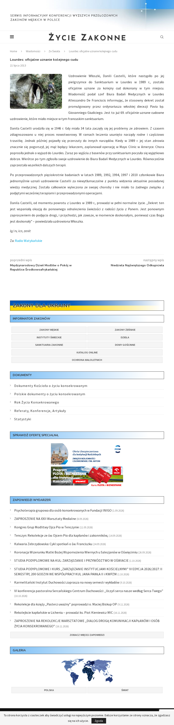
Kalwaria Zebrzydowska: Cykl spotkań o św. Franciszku (53, 544)
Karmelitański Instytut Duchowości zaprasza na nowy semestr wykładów (66, 582)
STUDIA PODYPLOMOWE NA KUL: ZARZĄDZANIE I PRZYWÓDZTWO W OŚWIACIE (71, 560)
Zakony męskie (49, 330)
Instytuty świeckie (49, 337)
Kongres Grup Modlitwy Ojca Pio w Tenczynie (46, 527)
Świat (125, 690)
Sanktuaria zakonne (49, 345)
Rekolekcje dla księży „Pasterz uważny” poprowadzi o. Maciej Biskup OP (65, 604)
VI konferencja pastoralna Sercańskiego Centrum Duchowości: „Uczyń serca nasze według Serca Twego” (88, 591)
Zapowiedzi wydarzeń (32, 500)
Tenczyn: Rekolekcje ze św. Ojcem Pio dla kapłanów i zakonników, (61, 535)
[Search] (162, 37)
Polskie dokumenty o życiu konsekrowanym (49, 394)
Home (13, 51)
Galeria (19, 650)
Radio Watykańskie (28, 240)
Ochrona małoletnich (87, 360)
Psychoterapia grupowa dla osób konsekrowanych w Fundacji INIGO (63, 510)
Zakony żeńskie (125, 330)
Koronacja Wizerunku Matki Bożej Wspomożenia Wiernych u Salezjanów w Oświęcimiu (76, 552)
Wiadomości (33, 51)
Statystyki (22, 419)
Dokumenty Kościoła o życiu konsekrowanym (50, 386)
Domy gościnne (125, 345)
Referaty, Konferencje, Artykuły (40, 411)
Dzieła (125, 337)
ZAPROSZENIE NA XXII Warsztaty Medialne (45, 518)
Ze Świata (54, 51)
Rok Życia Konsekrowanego (36, 402)
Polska (49, 690)
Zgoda (99, 721)
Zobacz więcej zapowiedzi (87, 635)
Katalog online (87, 352)
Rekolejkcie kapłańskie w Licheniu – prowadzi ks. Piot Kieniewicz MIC (63, 612)
